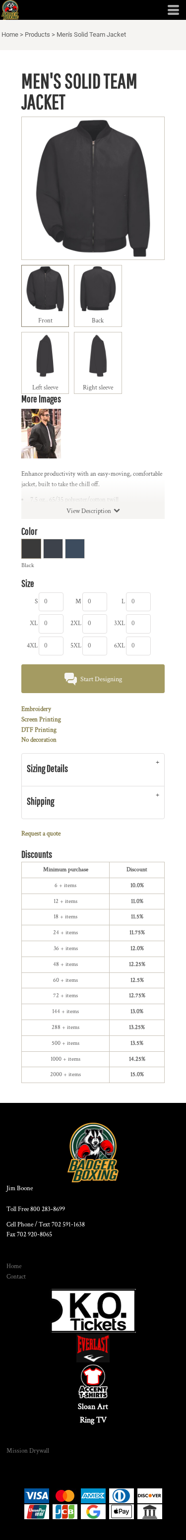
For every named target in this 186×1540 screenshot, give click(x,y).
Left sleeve (45, 388)
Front (45, 321)
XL (34, 623)
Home (9, 34)
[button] (93, 1311)
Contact (16, 1277)
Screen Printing (41, 719)
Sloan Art (93, 1407)
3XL (119, 623)
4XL (32, 646)
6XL (119, 646)
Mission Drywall (27, 1451)
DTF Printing (39, 730)
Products (37, 34)
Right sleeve (98, 388)
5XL (75, 646)
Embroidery (36, 709)
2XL (75, 623)
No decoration (39, 740)
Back (98, 321)
